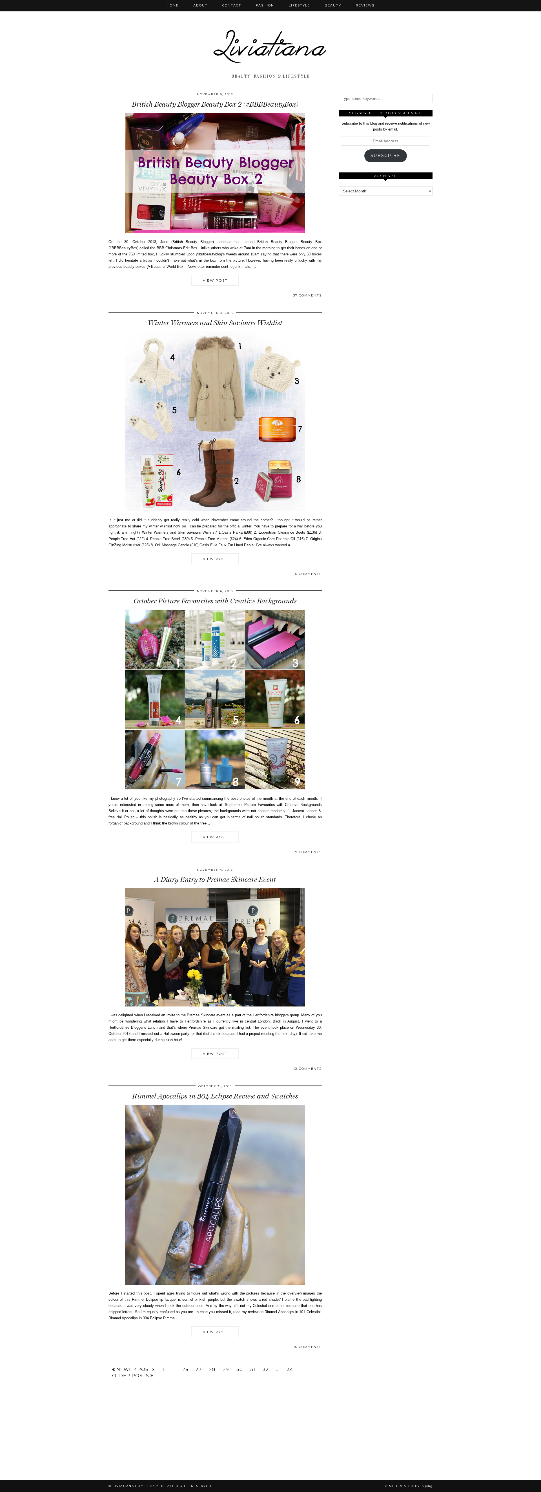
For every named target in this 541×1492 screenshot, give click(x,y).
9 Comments (308, 852)
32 (266, 1369)
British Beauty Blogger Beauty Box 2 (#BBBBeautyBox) (215, 104)
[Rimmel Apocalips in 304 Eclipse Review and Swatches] (215, 1283)
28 (212, 1369)
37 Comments (307, 295)
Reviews (365, 5)
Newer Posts (135, 1369)
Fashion (265, 5)
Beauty (333, 5)
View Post (215, 280)
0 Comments (308, 574)
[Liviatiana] (270, 36)
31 (252, 1369)
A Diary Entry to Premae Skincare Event (215, 879)
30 (239, 1369)
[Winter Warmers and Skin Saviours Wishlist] (215, 510)
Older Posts (131, 1375)
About (200, 5)
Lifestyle (299, 5)
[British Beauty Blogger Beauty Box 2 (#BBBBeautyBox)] (215, 232)
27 (199, 1369)
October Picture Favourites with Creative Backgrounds (215, 601)
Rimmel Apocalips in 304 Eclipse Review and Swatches (215, 1096)
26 (185, 1369)
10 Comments (308, 1347)
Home (173, 5)
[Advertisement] (385, 286)
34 (290, 1369)
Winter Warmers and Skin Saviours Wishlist (215, 323)
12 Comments (308, 1069)
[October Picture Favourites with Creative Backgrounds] (215, 788)
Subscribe (385, 155)
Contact (231, 5)
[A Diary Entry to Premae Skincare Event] (215, 1005)
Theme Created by (407, 1486)
